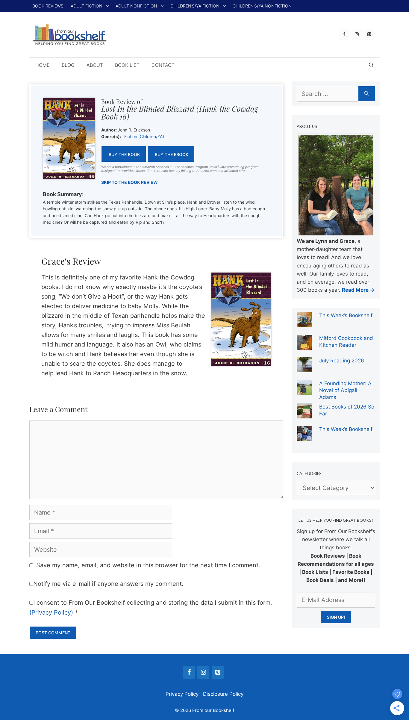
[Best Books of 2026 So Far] (304, 414)
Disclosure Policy (223, 694)
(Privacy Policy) (51, 612)
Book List (127, 65)
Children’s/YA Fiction (194, 5)
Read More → (358, 290)
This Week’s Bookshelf (345, 315)
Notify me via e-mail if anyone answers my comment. (108, 583)
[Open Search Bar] (371, 65)
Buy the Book (124, 154)
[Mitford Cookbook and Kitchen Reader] (304, 346)
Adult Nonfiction (136, 5)
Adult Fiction (86, 5)
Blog (68, 65)
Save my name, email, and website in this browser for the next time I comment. (148, 565)
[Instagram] (357, 34)
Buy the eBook (171, 154)
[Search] (366, 94)
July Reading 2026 (341, 361)
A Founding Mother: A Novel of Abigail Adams (345, 390)
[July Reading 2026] (304, 368)
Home (42, 65)
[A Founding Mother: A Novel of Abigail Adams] (304, 391)
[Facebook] (344, 34)
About (95, 65)
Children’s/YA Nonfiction (262, 5)
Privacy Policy (182, 694)
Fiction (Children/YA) (144, 136)
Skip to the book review (129, 182)
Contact (163, 65)
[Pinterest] (369, 34)
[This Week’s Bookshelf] (304, 323)
